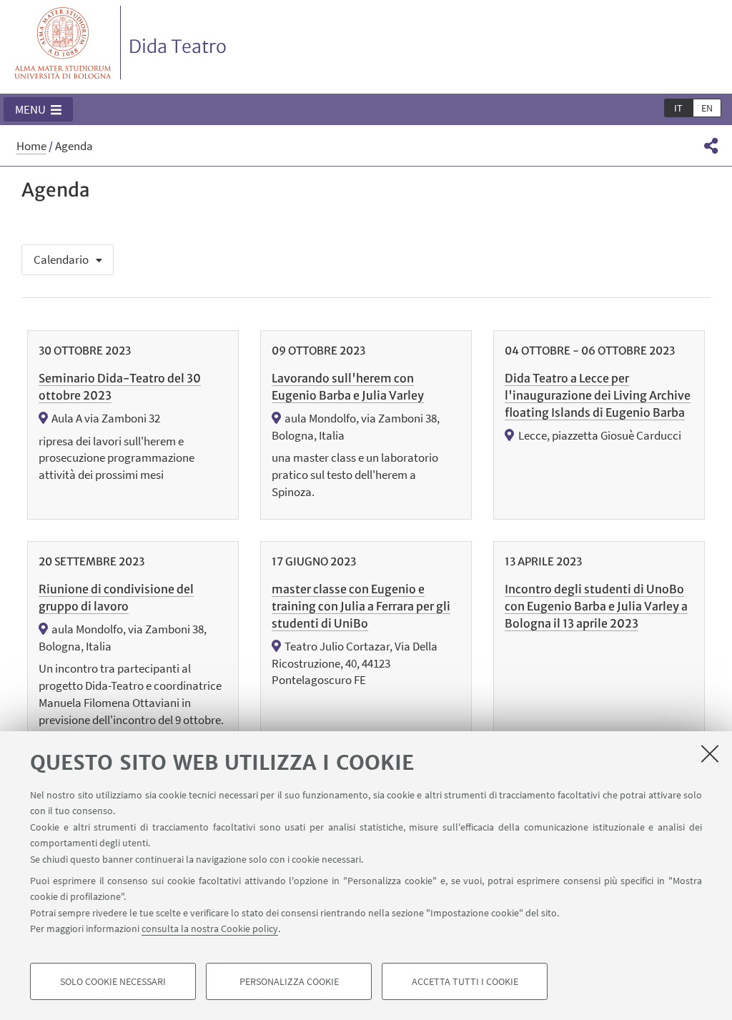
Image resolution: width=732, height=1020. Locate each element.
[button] (38, 109)
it (678, 107)
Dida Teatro (178, 46)
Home (31, 146)
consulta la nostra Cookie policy (210, 928)
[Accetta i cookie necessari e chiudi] (709, 753)
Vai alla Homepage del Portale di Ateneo (63, 42)
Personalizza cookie (289, 981)
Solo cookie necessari (113, 981)
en (707, 107)
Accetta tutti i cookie (465, 981)
